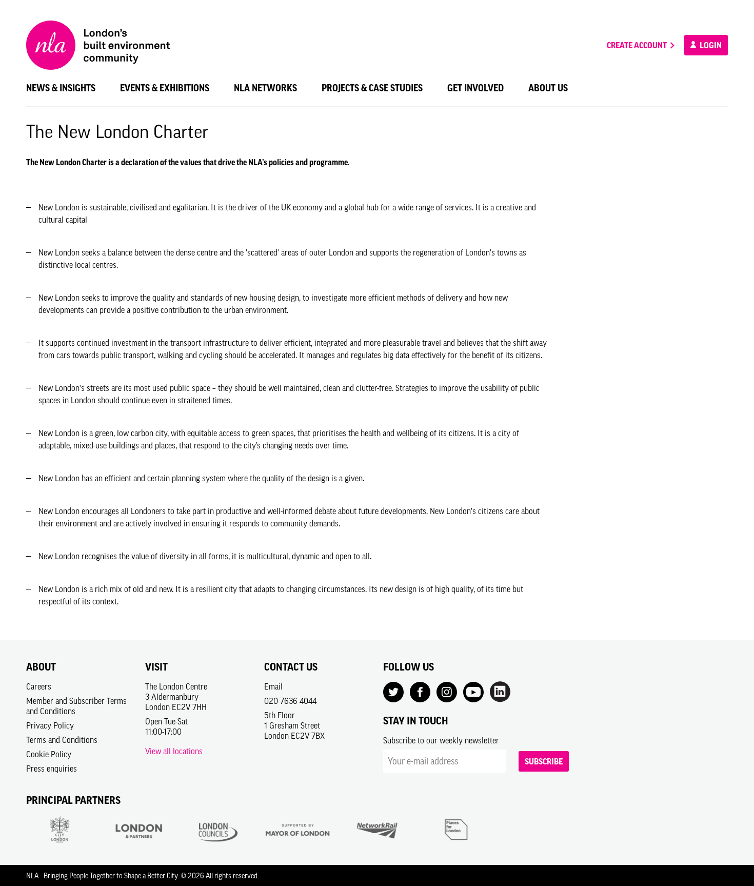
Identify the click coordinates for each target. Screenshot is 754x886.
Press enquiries (51, 768)
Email (273, 686)
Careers (38, 686)
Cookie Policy (48, 754)
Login (710, 45)
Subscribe (544, 761)
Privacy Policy (50, 725)
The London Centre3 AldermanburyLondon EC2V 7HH (176, 697)
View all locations (174, 751)
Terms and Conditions (61, 739)
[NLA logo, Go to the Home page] (98, 45)
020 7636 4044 (290, 700)
